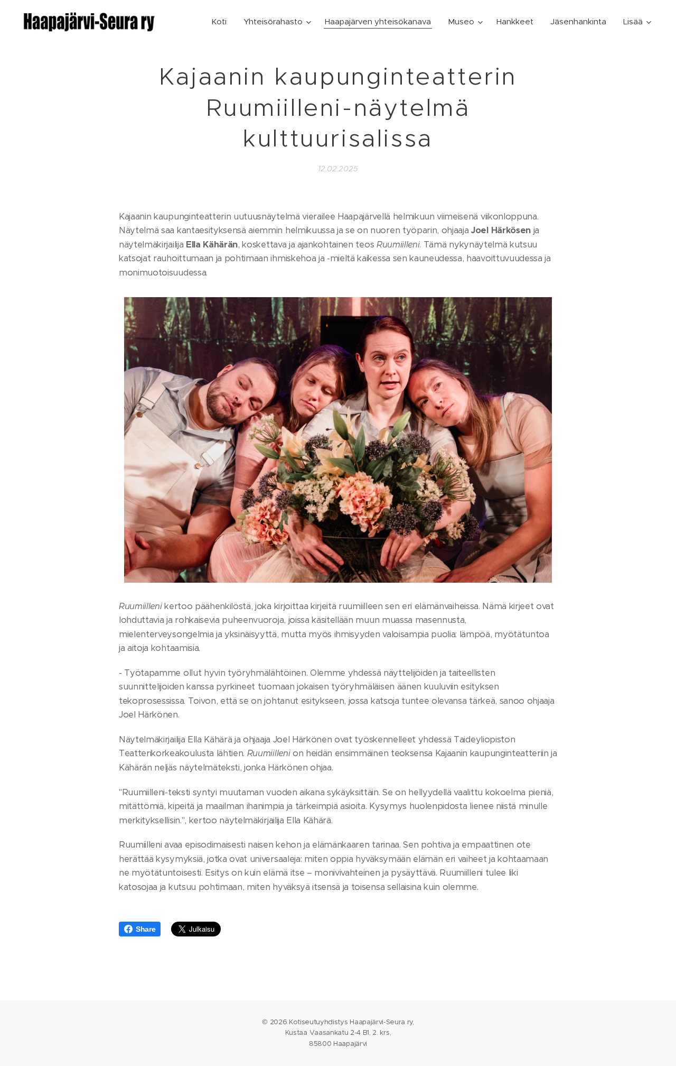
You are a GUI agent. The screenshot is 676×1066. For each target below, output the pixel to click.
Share (145, 929)
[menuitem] (222, 21)
